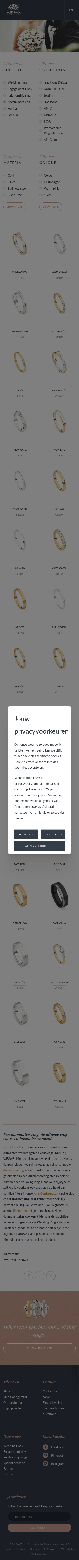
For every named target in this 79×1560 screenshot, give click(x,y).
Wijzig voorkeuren (40, 846)
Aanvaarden (53, 834)
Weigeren (26, 834)
